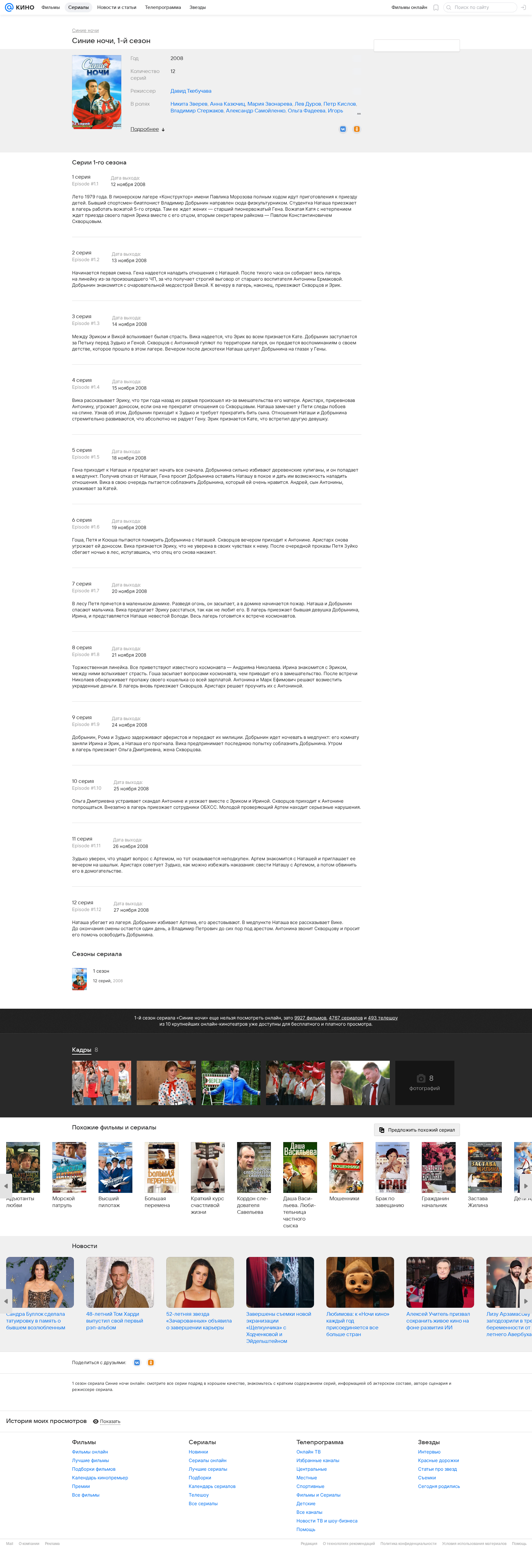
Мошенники (344, 1199)
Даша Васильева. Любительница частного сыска (299, 1212)
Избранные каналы (317, 1460)
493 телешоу (383, 1018)
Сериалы (202, 1442)
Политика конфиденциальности (409, 1544)
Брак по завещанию (390, 1202)
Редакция (309, 1544)
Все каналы (309, 1512)
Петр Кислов (340, 104)
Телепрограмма (320, 1442)
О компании (29, 1544)
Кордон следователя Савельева (252, 1205)
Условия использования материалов (474, 1544)
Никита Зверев (189, 104)
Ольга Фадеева (306, 111)
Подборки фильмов (93, 1469)
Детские (306, 1503)
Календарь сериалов (212, 1486)
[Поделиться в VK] (343, 129)
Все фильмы (85, 1495)
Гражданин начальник (435, 1202)
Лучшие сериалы (208, 1469)
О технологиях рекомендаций (349, 1544)
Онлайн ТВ (308, 1452)
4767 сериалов (346, 1018)
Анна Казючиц (227, 104)
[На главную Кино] (24, 7)
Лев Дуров (308, 104)
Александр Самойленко (255, 111)
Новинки (198, 1452)
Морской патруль (63, 1202)
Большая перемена (157, 1202)
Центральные (311, 1469)
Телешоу (199, 1495)
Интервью (429, 1452)
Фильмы (84, 1442)
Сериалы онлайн (208, 1460)
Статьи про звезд (437, 1469)
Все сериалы (203, 1503)
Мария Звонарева (270, 104)
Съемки (427, 1478)
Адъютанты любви (20, 1202)
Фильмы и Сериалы (318, 1495)
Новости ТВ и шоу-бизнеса (326, 1521)
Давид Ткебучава (191, 91)
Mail (9, 1544)
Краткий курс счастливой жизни (207, 1205)
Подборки (200, 1478)
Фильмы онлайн (90, 1452)
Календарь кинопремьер (100, 1478)
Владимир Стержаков (197, 111)
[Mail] (9, 7)
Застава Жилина (478, 1202)
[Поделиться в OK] (356, 129)
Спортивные (310, 1486)
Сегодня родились (439, 1486)
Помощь (305, 1529)
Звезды (429, 1442)
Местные (306, 1478)
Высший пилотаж (109, 1202)
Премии (81, 1486)
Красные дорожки (438, 1460)
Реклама (52, 1544)
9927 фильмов (310, 1018)
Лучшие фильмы (90, 1460)
